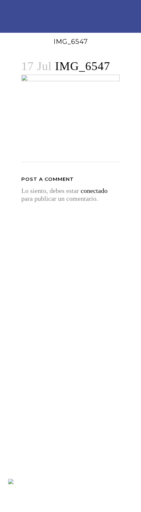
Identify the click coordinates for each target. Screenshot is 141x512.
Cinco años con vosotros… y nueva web (45, 445)
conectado (94, 190)
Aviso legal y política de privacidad (41, 363)
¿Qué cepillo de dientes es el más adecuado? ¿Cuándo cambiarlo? (68, 402)
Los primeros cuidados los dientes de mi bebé (50, 423)
